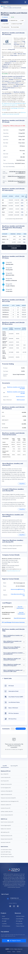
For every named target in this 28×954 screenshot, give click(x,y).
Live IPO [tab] (5, 765)
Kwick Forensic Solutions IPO (7, 822)
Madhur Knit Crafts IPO (6, 828)
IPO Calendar (19, 921)
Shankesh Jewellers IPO (6, 804)
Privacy (9, 951)
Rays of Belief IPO (4, 774)
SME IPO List (4, 819)
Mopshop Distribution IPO (6, 835)
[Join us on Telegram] (10, 906)
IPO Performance (6, 926)
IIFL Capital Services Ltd (8, 103)
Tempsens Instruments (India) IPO (8, 797)
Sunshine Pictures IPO (5, 808)
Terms (13, 951)
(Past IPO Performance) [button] (20, 607)
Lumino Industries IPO (5, 777)
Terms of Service (20, 926)
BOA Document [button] (21, 400)
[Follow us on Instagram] (14, 906)
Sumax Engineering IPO (6, 825)
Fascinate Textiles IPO (5, 842)
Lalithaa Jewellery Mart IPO (7, 811)
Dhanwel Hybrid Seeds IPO (6, 839)
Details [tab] (5, 20)
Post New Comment (20, 728)
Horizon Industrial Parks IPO (7, 815)
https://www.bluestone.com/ (13, 571)
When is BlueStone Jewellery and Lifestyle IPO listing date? (12, 665)
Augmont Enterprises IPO (6, 794)
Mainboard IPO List (5, 771)
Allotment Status (20, 916)
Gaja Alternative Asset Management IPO (10, 801)
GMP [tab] (22, 20)
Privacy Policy (19, 923)
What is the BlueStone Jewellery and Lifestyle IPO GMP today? (12, 671)
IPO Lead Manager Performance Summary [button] (13, 622)
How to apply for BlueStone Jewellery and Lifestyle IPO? (13, 653)
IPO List (9, 6)
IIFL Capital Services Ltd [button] (7, 607)
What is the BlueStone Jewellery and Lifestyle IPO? (12, 636)
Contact (19, 951)
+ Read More (22, 483)
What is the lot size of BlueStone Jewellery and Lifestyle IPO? (11, 647)
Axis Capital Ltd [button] (6, 618)
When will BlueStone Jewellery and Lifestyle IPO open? (12, 642)
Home (4, 6)
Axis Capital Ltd (13, 105)
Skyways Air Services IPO (6, 784)
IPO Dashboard (5, 918)
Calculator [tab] (6, 27)
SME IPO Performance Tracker (7, 856)
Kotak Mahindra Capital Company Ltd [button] (8, 613)
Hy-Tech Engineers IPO (6, 787)
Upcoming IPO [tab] (14, 765)
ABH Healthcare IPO (5, 832)
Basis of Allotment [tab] (17, 23)
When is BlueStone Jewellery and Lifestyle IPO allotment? (12, 659)
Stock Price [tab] (16, 27)
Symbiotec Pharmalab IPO (6, 791)
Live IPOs (4, 923)
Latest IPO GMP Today (6, 852)
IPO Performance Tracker (6, 854)
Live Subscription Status (6, 849)
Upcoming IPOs (19, 918)
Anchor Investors (20, 396)
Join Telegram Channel (15, 940)
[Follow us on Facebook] (17, 906)
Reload (12, 728)
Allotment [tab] (6, 23)
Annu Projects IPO (5, 780)
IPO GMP (4, 921)
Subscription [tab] (13, 20)
